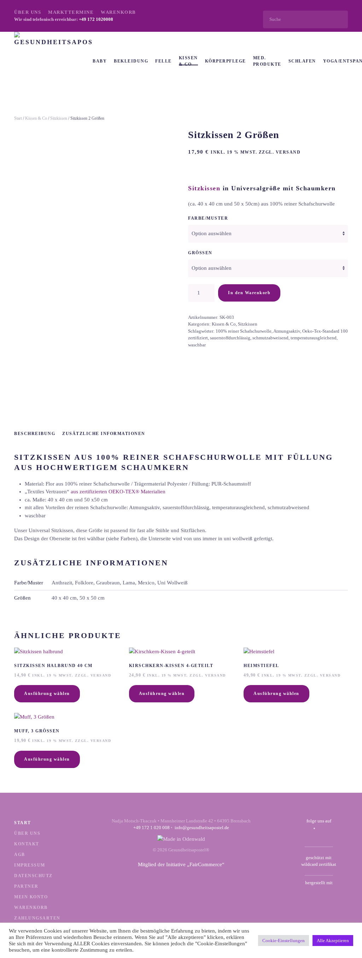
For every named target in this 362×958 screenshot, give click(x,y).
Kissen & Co (188, 61)
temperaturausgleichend (314, 337)
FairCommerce (205, 864)
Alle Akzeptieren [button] (333, 940)
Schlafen (302, 61)
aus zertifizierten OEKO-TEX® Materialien (118, 491)
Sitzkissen (58, 118)
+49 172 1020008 (96, 19)
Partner (26, 886)
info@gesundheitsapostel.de (202, 827)
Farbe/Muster (208, 218)
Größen (200, 252)
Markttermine (71, 12)
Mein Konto (31, 896)
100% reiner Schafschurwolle (244, 331)
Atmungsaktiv (286, 331)
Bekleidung (131, 61)
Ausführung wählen (47, 693)
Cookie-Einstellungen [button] (283, 940)
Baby (100, 61)
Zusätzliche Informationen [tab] (103, 433)
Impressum (29, 865)
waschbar (197, 344)
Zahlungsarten (37, 918)
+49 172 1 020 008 (151, 827)
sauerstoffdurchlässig (230, 337)
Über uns (27, 12)
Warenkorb (118, 12)
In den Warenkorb (249, 292)
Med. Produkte (267, 61)
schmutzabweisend (270, 337)
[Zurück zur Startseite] (53, 61)
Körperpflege (225, 61)
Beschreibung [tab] (34, 433)
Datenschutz (33, 875)
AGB (19, 854)
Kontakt (26, 843)
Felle (163, 61)
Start (18, 118)
